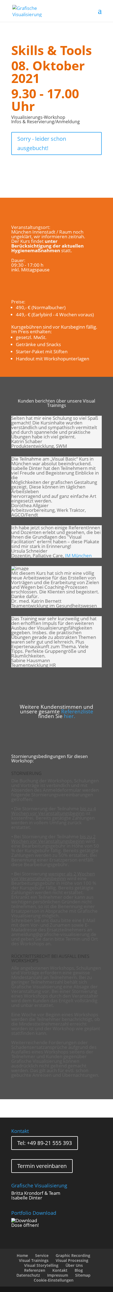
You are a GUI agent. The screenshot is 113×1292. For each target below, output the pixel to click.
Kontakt (59, 1270)
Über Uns (74, 1265)
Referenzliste (77, 711)
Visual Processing (72, 1260)
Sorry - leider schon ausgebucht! (41, 143)
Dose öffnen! (25, 1225)
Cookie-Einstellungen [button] (54, 1280)
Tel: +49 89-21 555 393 (44, 1143)
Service (42, 1255)
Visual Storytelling (41, 1265)
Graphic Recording (73, 1255)
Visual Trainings (34, 1260)
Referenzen (34, 1270)
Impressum (57, 1275)
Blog (79, 1270)
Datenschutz (28, 1275)
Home (22, 1255)
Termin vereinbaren (42, 1166)
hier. (69, 716)
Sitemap (83, 1275)
